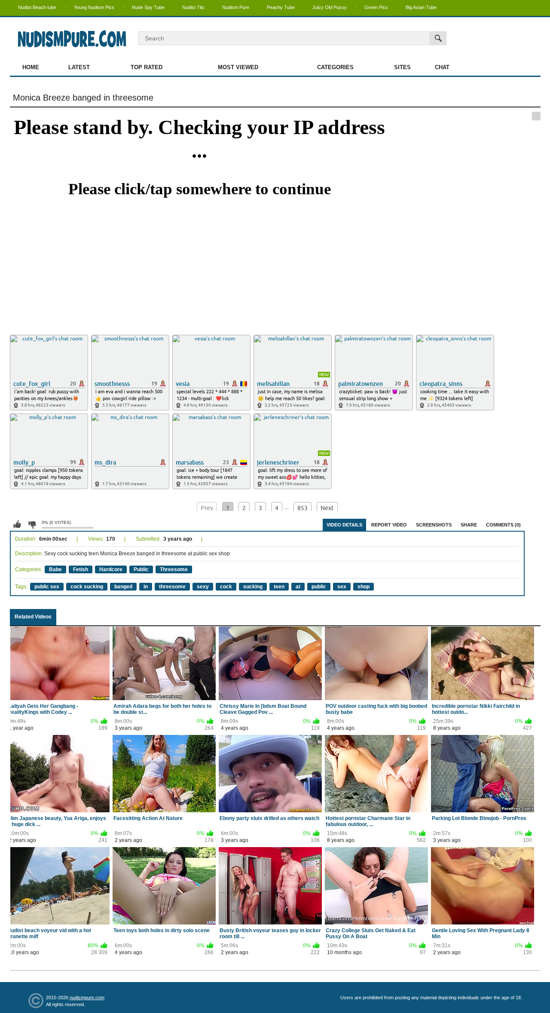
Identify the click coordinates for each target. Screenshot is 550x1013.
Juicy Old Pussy (329, 7)
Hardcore (110, 569)
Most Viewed (238, 67)
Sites (402, 67)
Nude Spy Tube (148, 7)
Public (141, 569)
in (146, 587)
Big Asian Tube (421, 7)
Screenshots (434, 524)
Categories (335, 67)
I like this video (17, 524)
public (319, 587)
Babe (55, 569)
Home (30, 67)
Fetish (80, 569)
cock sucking (86, 587)
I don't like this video (31, 524)
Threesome (174, 569)
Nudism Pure (235, 7)
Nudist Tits (193, 7)
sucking (253, 587)
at (298, 587)
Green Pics (376, 7)
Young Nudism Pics (94, 7)
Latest (79, 67)
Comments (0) (503, 524)
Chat (442, 67)
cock (226, 587)
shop (364, 587)
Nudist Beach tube (37, 7)
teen (279, 587)
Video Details (344, 524)
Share (469, 524)
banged (123, 587)
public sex (46, 587)
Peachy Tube (281, 7)
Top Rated (146, 67)
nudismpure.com (87, 997)
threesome (172, 587)
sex (341, 587)
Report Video (389, 524)
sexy (203, 587)
